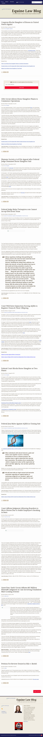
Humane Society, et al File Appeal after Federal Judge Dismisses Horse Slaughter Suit (18, 66)
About (6, 1)
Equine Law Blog (26, 10)
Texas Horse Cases (25, 215)
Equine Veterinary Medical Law (17, 312)
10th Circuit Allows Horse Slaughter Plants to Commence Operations (14, 63)
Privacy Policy (4, 712)
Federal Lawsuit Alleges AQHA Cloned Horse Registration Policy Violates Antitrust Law (18, 496)
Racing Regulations (19, 215)
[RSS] (2, 708)
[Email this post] (2, 72)
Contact (3, 3)
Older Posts (36, 691)
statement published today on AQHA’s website (12, 448)
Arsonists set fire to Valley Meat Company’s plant (11, 402)
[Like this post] (6, 72)
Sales (7, 596)
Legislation (11, 28)
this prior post (36, 679)
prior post (11, 167)
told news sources (31, 50)
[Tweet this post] (4, 72)
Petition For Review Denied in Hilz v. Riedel (19, 664)
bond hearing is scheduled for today (9, 409)
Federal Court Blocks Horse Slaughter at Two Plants (11, 68)
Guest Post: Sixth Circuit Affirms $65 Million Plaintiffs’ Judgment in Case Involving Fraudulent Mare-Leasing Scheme (21, 589)
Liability (5, 596)
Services (12, 1)
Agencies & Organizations (8, 215)
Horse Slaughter (6, 28)
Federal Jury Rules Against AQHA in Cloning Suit (20, 424)
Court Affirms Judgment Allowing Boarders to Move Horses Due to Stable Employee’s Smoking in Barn (20, 510)
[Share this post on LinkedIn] (7, 72)
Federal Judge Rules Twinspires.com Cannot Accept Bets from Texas (19, 210)
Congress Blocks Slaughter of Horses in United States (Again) (20, 23)
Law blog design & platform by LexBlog (35, 735)
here (31, 107)
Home (2, 1)
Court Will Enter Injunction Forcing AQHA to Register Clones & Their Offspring (19, 307)
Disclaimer (4, 711)
